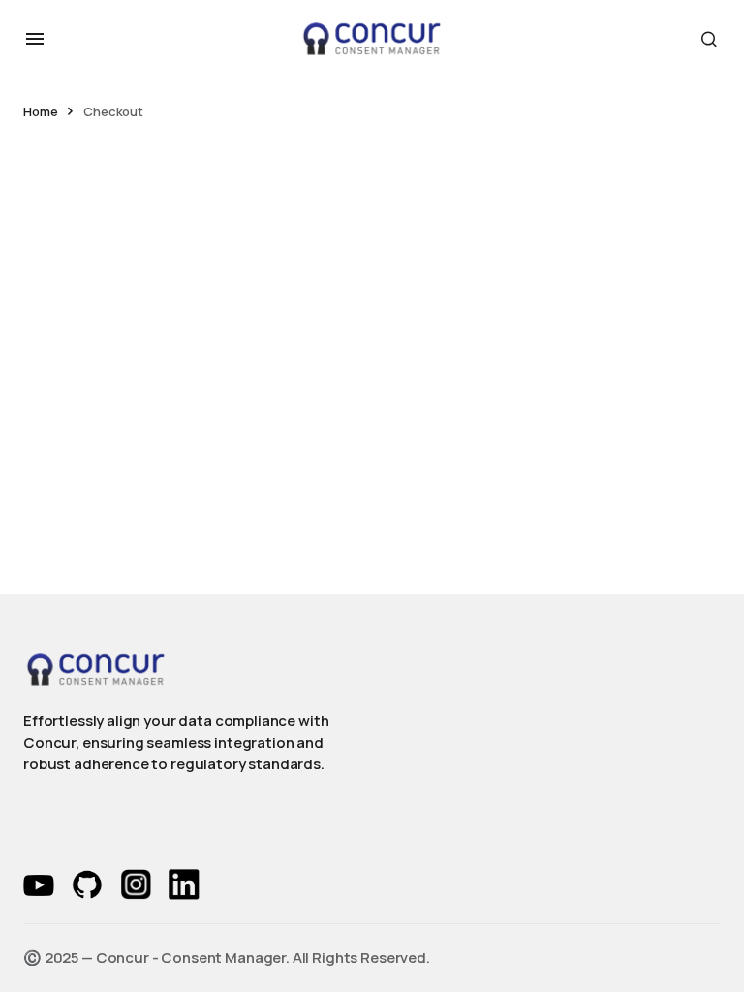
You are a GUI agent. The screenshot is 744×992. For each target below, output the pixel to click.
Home (40, 111)
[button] (34, 38)
